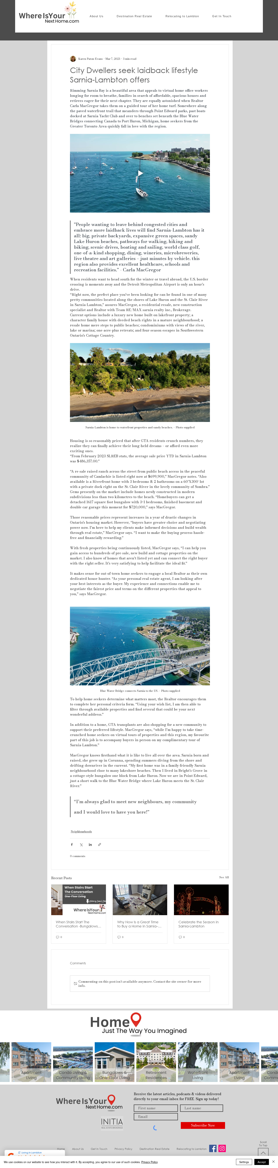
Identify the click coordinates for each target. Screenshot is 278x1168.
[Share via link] (99, 844)
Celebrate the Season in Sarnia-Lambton (199, 924)
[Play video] (140, 173)
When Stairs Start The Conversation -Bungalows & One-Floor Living (77, 924)
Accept (262, 1162)
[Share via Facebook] (72, 844)
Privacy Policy (149, 1162)
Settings (244, 1162)
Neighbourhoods (81, 832)
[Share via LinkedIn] (90, 844)
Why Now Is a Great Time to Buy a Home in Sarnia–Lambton (137, 924)
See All (224, 877)
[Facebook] (213, 1148)
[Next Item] (271, 1062)
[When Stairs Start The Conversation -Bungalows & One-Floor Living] (78, 900)
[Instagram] (222, 1148)
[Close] (273, 1162)
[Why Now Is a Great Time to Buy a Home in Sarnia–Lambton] (140, 900)
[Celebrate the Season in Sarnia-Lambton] (201, 900)
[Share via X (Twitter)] (81, 844)
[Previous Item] (6, 1062)
